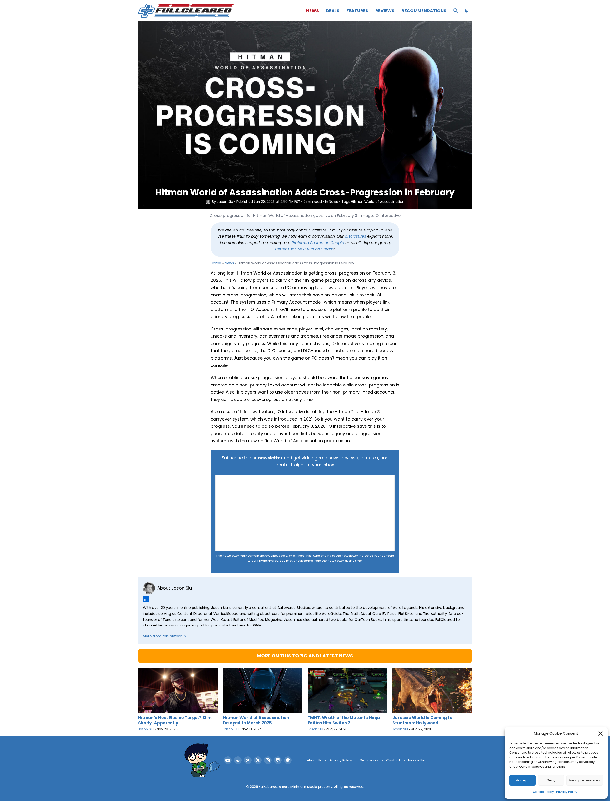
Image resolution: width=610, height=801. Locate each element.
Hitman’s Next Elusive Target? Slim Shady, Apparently (175, 720)
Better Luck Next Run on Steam (304, 249)
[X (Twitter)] (258, 760)
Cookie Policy (543, 792)
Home (216, 263)
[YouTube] (228, 760)
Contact (393, 760)
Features (357, 11)
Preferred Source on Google (318, 242)
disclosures (355, 236)
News (312, 11)
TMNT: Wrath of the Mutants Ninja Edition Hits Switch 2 (344, 720)
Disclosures (369, 760)
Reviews (384, 11)
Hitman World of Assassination (377, 202)
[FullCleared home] (202, 760)
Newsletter (417, 760)
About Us (314, 760)
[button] (600, 733)
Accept (522, 780)
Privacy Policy (566, 792)
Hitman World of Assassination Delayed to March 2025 (256, 720)
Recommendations (424, 11)
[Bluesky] (248, 760)
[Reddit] (238, 760)
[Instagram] (268, 760)
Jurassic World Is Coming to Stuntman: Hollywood (422, 720)
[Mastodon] (288, 760)
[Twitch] (278, 760)
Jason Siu (225, 202)
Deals (332, 11)
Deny (551, 780)
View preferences (584, 780)
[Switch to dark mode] (466, 10)
